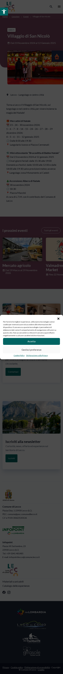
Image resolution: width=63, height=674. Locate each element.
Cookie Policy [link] (19, 355)
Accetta (31, 341)
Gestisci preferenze (31, 349)
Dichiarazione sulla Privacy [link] (37, 355)
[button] (58, 318)
